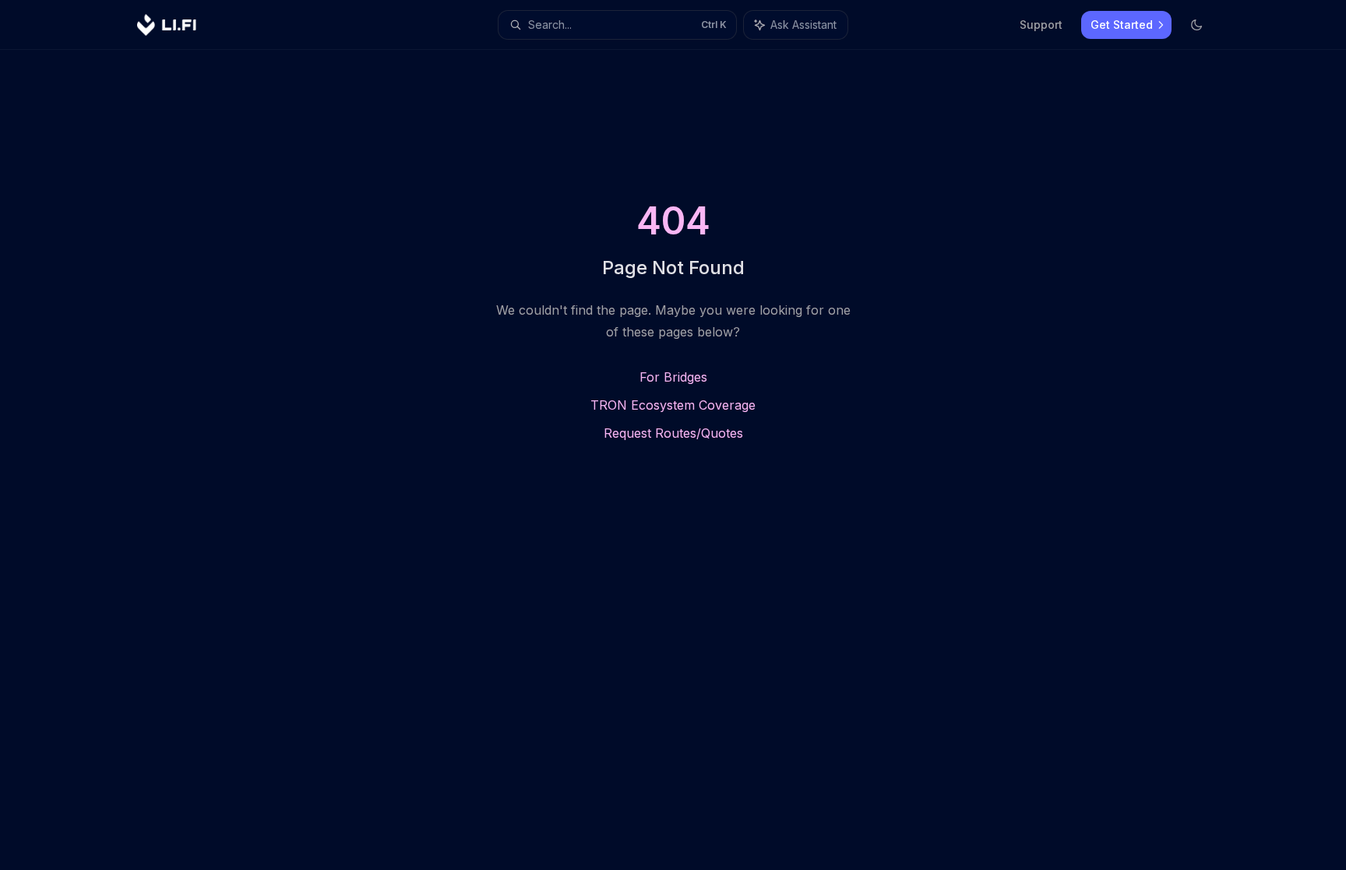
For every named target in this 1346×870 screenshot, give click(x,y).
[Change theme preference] (1196, 24)
